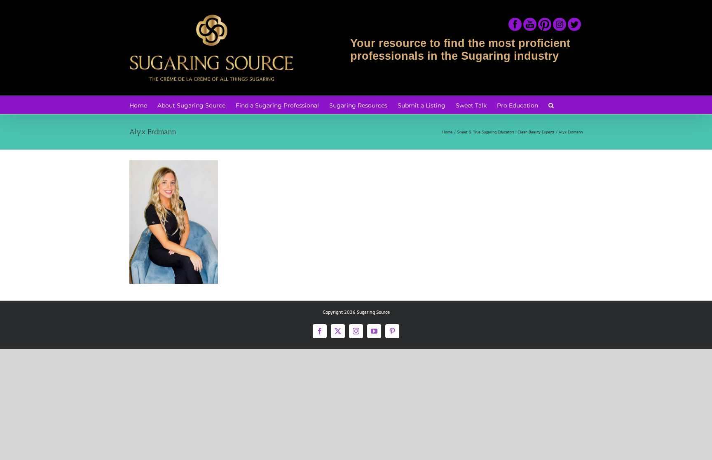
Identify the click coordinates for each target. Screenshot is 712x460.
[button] (551, 105)
